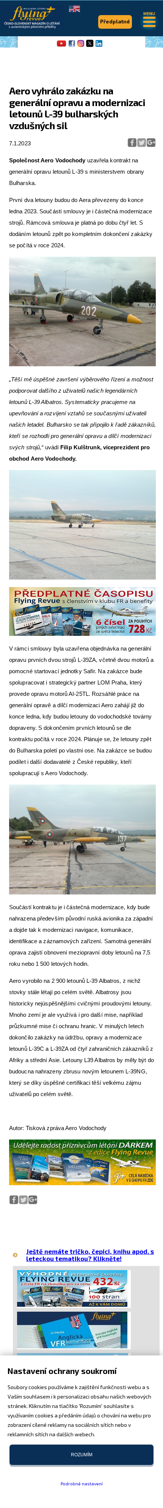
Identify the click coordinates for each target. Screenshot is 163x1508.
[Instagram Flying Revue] (80, 46)
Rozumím (81, 1454)
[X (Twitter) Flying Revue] (89, 46)
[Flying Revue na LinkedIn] (98, 46)
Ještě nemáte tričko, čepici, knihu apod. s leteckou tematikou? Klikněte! (90, 1254)
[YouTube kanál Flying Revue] (60, 46)
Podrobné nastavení (82, 1483)
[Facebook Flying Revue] (71, 46)
